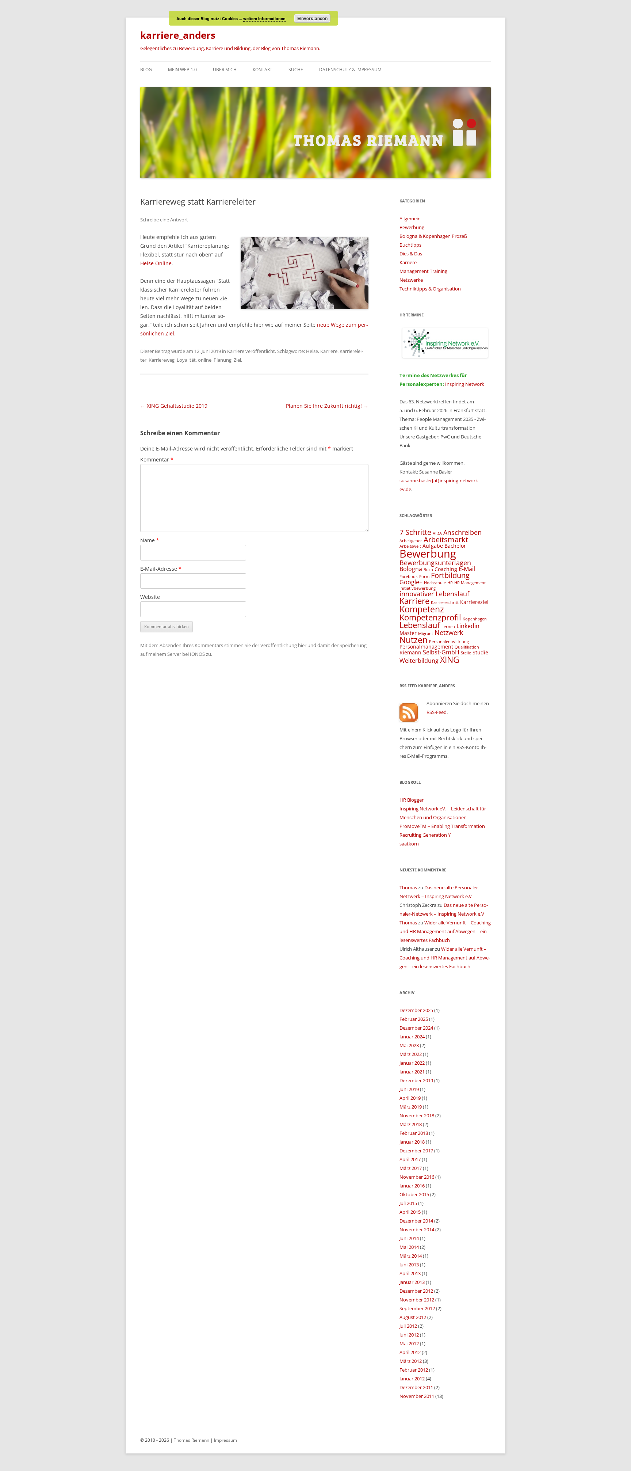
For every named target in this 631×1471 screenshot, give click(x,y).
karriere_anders (177, 35)
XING (449, 659)
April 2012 (410, 1352)
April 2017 (410, 1159)
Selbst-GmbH (441, 652)
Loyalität (186, 360)
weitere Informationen (264, 18)
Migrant (425, 633)
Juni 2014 (409, 1238)
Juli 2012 (408, 1326)
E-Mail (467, 569)
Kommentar (156, 459)
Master (408, 633)
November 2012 (416, 1299)
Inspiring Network (464, 384)
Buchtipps (410, 245)
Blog (146, 69)
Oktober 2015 (414, 1194)
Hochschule (435, 582)
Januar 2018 (412, 1142)
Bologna (410, 569)
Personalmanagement (426, 646)
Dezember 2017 (416, 1150)
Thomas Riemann (191, 1440)
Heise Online (156, 263)
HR (450, 582)
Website (150, 596)
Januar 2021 (412, 1071)
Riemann (410, 652)
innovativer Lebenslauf (434, 593)
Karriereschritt (445, 602)
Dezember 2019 (416, 1080)
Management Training (423, 271)
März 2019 (410, 1106)
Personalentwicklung (449, 641)
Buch (428, 569)
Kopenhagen (475, 619)
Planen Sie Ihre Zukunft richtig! (327, 405)
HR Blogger (411, 800)
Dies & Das (410, 253)
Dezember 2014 (416, 1220)
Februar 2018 (413, 1133)
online (204, 360)
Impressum (225, 1440)
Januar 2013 (412, 1282)
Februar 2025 (413, 1019)
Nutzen (413, 640)
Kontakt (262, 69)
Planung (223, 360)
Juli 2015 (408, 1203)
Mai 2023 (409, 1045)
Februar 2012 (413, 1370)
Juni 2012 (409, 1334)
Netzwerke (411, 280)
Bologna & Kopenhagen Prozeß (433, 236)
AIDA (437, 533)
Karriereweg (162, 360)
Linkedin (467, 626)
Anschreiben (462, 532)
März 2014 (410, 1256)
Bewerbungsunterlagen (435, 562)
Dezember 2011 (416, 1387)
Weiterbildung (419, 661)
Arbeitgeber (410, 540)
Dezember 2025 (416, 1010)
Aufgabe (432, 545)
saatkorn (409, 843)
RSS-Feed (437, 712)
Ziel (237, 360)
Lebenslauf (419, 625)
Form (424, 576)
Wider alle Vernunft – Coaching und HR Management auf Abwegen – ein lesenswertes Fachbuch (445, 931)
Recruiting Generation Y (425, 835)
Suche (295, 69)
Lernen (448, 626)
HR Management (470, 582)
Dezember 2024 (416, 1028)
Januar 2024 (412, 1036)
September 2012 (417, 1308)
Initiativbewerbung (417, 588)
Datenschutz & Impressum (350, 69)
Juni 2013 (409, 1264)
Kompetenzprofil (430, 617)
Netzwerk (449, 632)
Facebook (408, 576)
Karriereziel (474, 601)
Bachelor (455, 545)
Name (149, 540)
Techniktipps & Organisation (430, 288)
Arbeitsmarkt (446, 539)
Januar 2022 (412, 1063)
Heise (312, 351)
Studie (480, 652)
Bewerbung (411, 227)
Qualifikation (467, 647)
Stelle (466, 652)
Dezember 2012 (416, 1291)
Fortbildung (450, 575)
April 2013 (410, 1273)
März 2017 (410, 1168)
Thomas (408, 887)
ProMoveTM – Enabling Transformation (442, 826)
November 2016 (416, 1177)
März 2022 (410, 1054)
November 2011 (416, 1396)
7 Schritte (415, 532)
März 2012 (410, 1361)
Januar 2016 (412, 1185)
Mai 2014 (409, 1247)
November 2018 (416, 1115)
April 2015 (410, 1212)
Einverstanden (312, 18)
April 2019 (410, 1098)
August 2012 (412, 1317)
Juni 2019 (409, 1089)
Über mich (225, 69)
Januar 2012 (412, 1378)
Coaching (446, 569)
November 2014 (416, 1229)
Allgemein (410, 218)
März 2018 (410, 1124)
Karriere (235, 351)
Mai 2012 (409, 1343)
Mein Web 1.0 (182, 69)
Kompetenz (421, 609)
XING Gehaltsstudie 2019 (173, 405)
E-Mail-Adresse (160, 568)
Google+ (410, 582)
